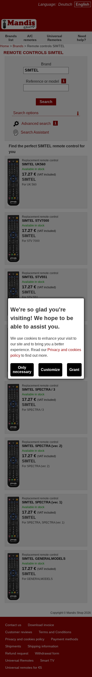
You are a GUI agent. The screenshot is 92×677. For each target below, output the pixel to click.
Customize (50, 370)
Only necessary (22, 370)
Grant (74, 370)
